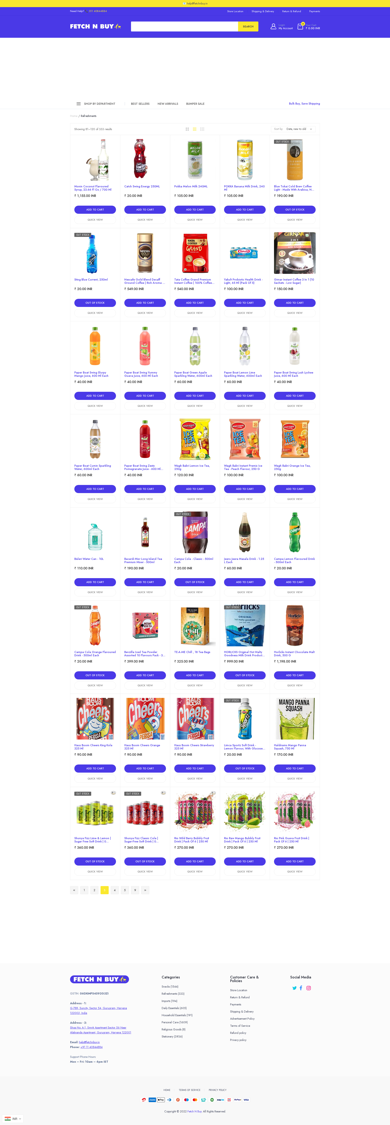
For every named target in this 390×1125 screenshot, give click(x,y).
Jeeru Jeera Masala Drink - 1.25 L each (244, 560)
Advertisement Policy (242, 1019)
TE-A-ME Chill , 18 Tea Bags (192, 652)
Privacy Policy (217, 1090)
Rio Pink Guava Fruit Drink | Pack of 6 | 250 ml (291, 840)
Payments (314, 11)
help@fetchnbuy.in (89, 1042)
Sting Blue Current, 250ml (91, 280)
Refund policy (238, 1033)
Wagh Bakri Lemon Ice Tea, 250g (192, 467)
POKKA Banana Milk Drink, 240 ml (244, 188)
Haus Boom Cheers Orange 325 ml (142, 747)
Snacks (170, 987)
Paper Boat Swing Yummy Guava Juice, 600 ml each (141, 374)
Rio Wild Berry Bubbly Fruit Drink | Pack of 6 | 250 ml (191, 840)
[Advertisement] (195, 68)
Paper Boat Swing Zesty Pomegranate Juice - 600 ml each (142, 467)
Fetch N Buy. (194, 1111)
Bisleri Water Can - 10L (89, 559)
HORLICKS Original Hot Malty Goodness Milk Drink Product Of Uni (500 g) (243, 653)
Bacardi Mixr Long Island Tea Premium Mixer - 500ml (143, 560)
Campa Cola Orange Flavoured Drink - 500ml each (95, 653)
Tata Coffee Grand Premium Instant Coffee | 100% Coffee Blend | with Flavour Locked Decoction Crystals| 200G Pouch (193, 281)
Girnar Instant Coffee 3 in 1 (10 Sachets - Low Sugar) (294, 281)
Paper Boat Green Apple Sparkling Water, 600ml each (193, 374)
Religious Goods (173, 1029)
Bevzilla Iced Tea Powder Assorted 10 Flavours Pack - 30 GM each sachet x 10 (144, 653)
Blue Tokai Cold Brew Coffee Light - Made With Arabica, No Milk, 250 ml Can (293, 188)
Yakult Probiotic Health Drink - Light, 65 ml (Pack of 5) (243, 281)
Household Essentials (177, 1015)
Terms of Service (240, 1026)
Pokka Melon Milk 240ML (191, 186)
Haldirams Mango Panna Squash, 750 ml (290, 747)
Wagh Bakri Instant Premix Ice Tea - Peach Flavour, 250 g (243, 467)
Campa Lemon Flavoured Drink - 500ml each (294, 560)
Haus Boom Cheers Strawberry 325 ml (194, 747)
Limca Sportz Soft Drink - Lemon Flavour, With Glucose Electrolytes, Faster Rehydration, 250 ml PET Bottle (244, 747)
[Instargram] (309, 986)
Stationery (172, 1036)
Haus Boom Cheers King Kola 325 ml (93, 747)
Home (73, 116)
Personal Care (175, 1022)
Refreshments (173, 994)
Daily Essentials (174, 1008)
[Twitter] (294, 986)
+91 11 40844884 (91, 1047)
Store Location (235, 11)
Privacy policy (238, 1040)
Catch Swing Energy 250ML (142, 186)
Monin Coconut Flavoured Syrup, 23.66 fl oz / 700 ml (93, 188)
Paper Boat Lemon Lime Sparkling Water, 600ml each (243, 374)
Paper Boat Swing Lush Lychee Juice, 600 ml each (293, 374)
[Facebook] (301, 986)
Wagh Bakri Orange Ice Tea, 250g (292, 467)
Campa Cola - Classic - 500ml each (193, 560)
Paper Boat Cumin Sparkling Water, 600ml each (92, 467)
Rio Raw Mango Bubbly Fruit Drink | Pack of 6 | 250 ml (242, 840)
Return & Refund (291, 11)
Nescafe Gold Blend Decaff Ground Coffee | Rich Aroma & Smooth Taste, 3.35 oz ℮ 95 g (144, 281)
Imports (169, 1001)
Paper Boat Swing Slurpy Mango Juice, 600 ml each (91, 374)
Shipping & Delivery (263, 11)
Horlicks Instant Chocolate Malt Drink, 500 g (294, 653)
